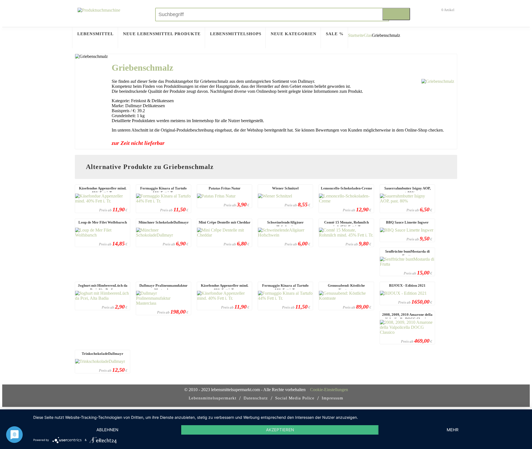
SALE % (335, 34)
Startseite (356, 35)
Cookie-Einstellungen (329, 389)
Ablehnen (107, 429)
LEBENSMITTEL (95, 34)
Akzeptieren (280, 429)
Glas (368, 35)
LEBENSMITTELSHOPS (235, 34)
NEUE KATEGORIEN (293, 34)
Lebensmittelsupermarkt (212, 398)
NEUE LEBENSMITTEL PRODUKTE (162, 34)
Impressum (332, 398)
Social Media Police (294, 398)
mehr (453, 429)
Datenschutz (256, 398)
